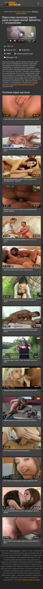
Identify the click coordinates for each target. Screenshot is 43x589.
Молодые (10, 57)
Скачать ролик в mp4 (25, 54)
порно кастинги (14, 551)
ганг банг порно (20, 11)
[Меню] (38, 3)
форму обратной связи (31, 580)
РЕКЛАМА (34, 11)
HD (16, 57)
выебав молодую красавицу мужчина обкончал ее (19, 83)
